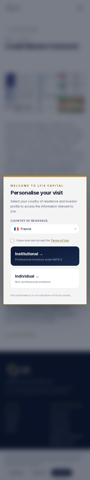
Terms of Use (60, 240)
